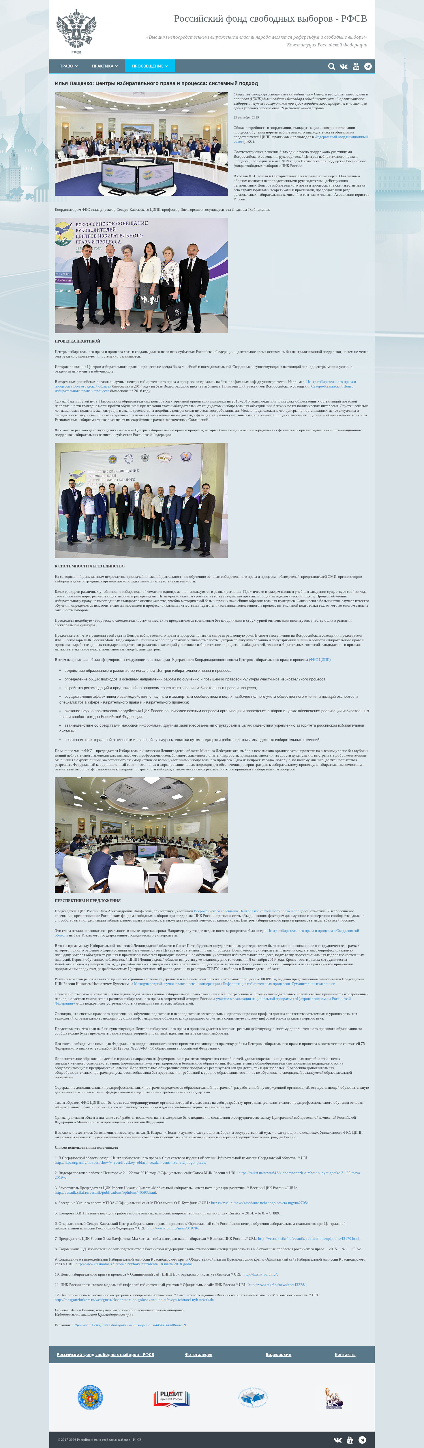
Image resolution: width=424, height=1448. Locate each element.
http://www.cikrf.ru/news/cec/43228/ (276, 1284)
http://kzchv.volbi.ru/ (260, 1274)
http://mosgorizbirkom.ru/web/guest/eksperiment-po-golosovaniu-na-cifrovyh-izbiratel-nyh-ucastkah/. (135, 1299)
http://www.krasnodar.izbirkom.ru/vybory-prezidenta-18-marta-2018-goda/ (134, 1264)
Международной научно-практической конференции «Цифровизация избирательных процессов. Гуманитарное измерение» (234, 983)
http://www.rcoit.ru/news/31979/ (172, 1228)
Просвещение (148, 66)
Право (66, 66)
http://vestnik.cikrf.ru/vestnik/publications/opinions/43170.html (308, 1238)
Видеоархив (278, 1354)
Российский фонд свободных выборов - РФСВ (105, 1354)
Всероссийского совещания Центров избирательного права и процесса (251, 911)
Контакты (345, 1354)
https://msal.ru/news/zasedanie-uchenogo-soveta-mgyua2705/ (259, 1203)
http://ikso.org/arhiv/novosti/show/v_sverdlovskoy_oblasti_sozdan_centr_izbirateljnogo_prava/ (131, 1162)
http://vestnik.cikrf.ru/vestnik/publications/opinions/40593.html (105, 1192)
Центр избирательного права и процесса (300, 930)
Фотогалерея (198, 1354)
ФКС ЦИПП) (320, 659)
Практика (102, 66)
